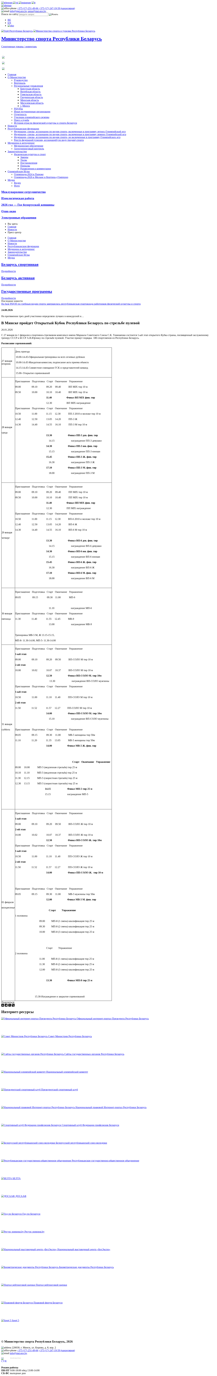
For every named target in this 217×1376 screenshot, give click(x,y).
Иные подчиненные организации (32, 111)
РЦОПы (18, 108)
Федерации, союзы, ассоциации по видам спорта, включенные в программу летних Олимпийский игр (70, 131)
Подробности (8, 271)
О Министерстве (17, 77)
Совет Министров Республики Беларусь (70, 1036)
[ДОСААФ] (8, 1196)
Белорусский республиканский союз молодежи (81, 1143)
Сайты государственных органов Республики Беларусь (94, 1054)
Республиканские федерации (23, 128)
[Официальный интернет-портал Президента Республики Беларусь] (39, 1018)
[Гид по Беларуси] (11, 1214)
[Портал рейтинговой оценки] (18, 1285)
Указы (23, 160)
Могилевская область (32, 103)
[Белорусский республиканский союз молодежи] (28, 1143)
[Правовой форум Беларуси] (17, 1302)
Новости (12, 125)
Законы (24, 157)
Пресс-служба (21, 120)
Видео (17, 183)
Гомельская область (30, 94)
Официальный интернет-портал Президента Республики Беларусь (113, 1018)
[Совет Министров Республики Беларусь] (24, 1036)
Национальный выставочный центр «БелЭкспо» (83, 1249)
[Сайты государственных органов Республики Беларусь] (32, 1054)
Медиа (11, 180)
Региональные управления (28, 86)
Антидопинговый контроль (29, 148)
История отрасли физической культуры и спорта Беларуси (45, 123)
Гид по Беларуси (31, 1214)
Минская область (29, 100)
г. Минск (25, 105)
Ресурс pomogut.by (34, 1231)
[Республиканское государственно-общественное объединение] (36, 1160)
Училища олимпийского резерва (31, 117)
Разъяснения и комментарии (35, 168)
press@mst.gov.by (37, 11)
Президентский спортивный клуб (59, 1089)
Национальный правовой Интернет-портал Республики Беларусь (110, 1107)
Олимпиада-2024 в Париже (29, 174)
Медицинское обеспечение (28, 145)
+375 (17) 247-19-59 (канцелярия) (57, 8)
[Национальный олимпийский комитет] (23, 1071)
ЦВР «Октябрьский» (21, 1361)
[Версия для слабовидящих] (11, 25)
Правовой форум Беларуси (48, 1302)
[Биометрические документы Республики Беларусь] (30, 1267)
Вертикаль (19, 83)
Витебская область (30, 91)
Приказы (25, 165)
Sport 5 (15, 1320)
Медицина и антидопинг (21, 143)
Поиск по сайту (9, 14)
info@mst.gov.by (18, 11)
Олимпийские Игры (19, 171)
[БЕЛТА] (7, 1178)
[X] (9, 1005)
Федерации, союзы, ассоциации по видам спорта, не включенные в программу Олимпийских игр (67, 137)
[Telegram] (6, 1005)
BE (9, 20)
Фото (17, 185)
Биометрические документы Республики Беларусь (86, 1267)
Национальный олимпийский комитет (67, 1071)
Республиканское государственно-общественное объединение (105, 1160)
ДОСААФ (20, 1196)
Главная (12, 74)
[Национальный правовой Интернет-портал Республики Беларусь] (38, 1107)
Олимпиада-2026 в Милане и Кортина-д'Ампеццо (41, 177)
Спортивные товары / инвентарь (19, 46)
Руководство (21, 80)
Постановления (28, 163)
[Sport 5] (6, 1320)
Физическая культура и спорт (30, 154)
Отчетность (20, 114)
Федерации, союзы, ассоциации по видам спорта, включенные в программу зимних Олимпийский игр (70, 134)
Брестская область (30, 88)
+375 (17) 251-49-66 (28, 8)
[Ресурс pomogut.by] (12, 1231)
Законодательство (17, 151)
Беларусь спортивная (19, 264)
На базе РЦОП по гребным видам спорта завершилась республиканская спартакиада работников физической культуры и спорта (71, 304)
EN (9, 22)
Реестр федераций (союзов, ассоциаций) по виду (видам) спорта (49, 140)
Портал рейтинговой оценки (51, 1285)
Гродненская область (31, 97)
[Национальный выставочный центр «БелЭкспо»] (29, 1249)
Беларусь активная (18, 278)
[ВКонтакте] (2, 1005)
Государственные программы (26, 291)
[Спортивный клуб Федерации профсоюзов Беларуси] (31, 1125)
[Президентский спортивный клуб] (21, 1089)
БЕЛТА (17, 1178)
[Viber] (13, 1005)
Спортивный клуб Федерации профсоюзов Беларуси (90, 1125)
